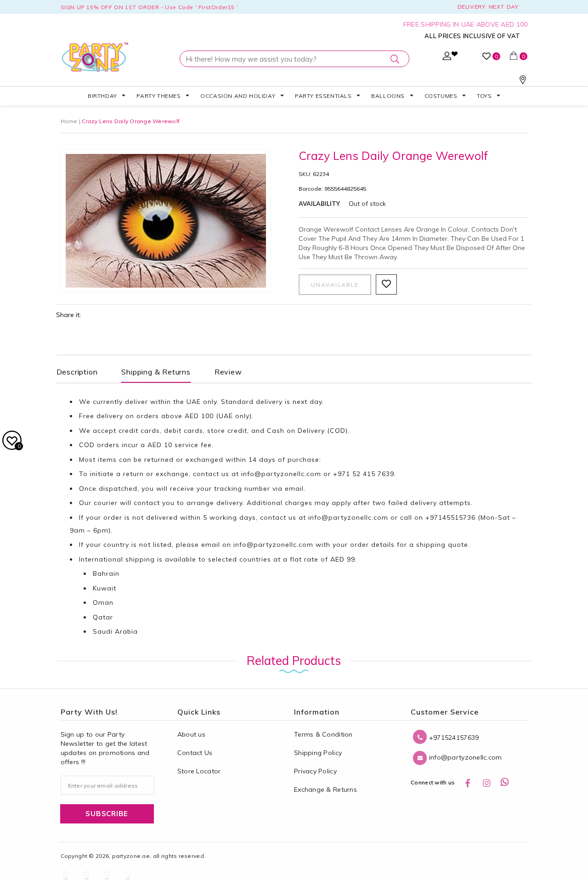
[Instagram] (486, 782)
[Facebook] (467, 782)
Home (69, 121)
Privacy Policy (315, 771)
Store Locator (199, 771)
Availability (319, 203)
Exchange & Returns (325, 789)
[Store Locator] (522, 82)
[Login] (447, 58)
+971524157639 (453, 737)
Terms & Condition (323, 734)
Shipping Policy (318, 753)
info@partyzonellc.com (281, 474)
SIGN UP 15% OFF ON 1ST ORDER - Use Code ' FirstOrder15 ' (149, 7)
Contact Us (195, 753)
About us (191, 734)
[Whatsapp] (505, 782)
